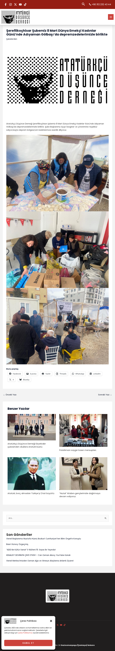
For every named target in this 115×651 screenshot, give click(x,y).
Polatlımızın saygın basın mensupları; (77, 450)
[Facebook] (5, 4)
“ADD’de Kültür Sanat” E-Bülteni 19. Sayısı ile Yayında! (31, 549)
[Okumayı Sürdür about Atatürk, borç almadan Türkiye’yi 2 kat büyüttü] (32, 473)
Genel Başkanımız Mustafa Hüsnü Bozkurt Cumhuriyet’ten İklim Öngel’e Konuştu (43, 538)
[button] (51, 621)
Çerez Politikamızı (25, 633)
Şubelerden (11, 39)
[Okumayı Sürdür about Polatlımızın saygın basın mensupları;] (83, 430)
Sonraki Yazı (105, 394)
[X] (15, 4)
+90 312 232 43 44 (101, 4)
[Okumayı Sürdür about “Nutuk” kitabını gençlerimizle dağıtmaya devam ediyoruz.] (83, 473)
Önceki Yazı (9, 394)
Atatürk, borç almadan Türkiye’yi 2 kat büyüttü (31, 493)
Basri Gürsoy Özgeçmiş (17, 544)
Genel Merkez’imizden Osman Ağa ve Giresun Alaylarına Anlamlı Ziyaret (40, 560)
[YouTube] (20, 4)
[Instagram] (10, 4)
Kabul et (28, 642)
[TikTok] (25, 4)
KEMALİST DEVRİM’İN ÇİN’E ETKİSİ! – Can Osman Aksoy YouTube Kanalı (38, 555)
